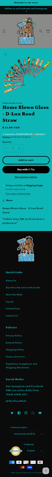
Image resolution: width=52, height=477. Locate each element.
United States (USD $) (24, 434)
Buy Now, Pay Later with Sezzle (23, 287)
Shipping (6, 137)
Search (10, 302)
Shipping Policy (15, 349)
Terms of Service (15, 357)
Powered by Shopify (35, 472)
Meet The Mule (14, 294)
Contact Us (12, 316)
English (31, 451)
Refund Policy (14, 343)
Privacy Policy (14, 335)
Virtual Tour (13, 308)
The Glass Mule (21, 472)
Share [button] (9, 200)
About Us (11, 280)
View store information (17, 194)
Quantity (7, 142)
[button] (3, 31)
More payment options (26, 177)
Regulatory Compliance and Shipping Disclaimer (21, 366)
